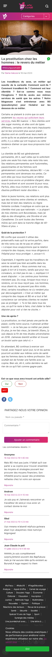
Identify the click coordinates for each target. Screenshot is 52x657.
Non (20, 383)
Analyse (6, 589)
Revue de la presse (36, 607)
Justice (8, 600)
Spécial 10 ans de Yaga (20, 614)
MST (4, 390)
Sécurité (23, 610)
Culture (9, 592)
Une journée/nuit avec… (16, 621)
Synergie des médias (24, 618)
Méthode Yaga (22, 600)
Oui (6, 383)
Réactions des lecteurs (13, 607)
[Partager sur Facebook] (4, 399)
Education (23, 596)
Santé (13, 610)
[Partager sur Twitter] (10, 399)
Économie (37, 592)
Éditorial (11, 596)
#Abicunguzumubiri (11, 68)
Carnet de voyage (37, 589)
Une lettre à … (37, 621)
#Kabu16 (21, 585)
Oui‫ (27, 648)
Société (34, 610)
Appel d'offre (20, 589)
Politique (36, 603)
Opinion (24, 603)
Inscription (36, 596)
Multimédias (38, 600)
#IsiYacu (9, 585)
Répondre (8, 485)
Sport (36, 614)
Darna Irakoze (11, 73)
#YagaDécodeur (35, 585)
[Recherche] (46, 6)
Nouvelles (13, 603)
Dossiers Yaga (23, 592)
